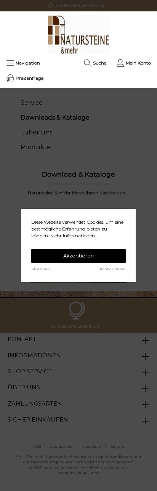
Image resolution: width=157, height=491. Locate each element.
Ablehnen (40, 269)
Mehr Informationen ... (74, 235)
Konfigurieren (113, 269)
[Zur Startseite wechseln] (78, 34)
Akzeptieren (78, 256)
